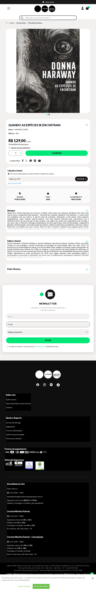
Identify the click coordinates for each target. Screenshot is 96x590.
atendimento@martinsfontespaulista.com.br (22, 496)
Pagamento (10, 426)
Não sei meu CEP (13, 183)
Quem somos (11, 399)
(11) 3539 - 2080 (16, 542)
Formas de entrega (13, 422)
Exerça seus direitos (14, 438)
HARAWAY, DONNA (21, 129)
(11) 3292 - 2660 (16, 492)
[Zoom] (48, 71)
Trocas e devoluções (14, 430)
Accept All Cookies (41, 586)
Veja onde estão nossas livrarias (18, 403)
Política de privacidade (15, 434)
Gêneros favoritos (15, 332)
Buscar (22, 18)
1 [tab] (46, 114)
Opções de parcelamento (20, 148)
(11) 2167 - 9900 (16, 516)
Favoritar (87, 125)
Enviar (48, 340)
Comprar (57, 153)
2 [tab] (49, 114)
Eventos (9, 407)
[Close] (92, 578)
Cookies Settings (24, 586)
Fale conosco (12, 489)
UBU (17, 133)
